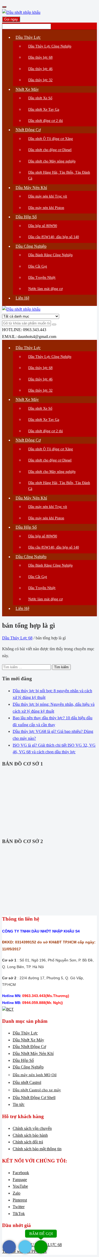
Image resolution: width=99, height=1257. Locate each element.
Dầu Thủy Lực (25, 1033)
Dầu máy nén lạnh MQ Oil (34, 1075)
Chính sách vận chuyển (32, 1128)
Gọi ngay (11, 19)
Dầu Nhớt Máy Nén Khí (33, 1053)
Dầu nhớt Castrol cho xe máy (37, 1090)
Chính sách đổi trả (28, 1142)
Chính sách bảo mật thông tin (37, 1149)
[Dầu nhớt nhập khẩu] (21, 12)
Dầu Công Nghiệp (28, 1067)
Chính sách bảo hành (30, 1135)
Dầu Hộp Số (23, 1060)
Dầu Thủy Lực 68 (17, 638)
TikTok (19, 1213)
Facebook (21, 1172)
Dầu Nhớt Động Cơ (29, 1046)
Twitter (19, 1206)
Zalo (16, 1193)
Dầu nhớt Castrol (27, 1082)
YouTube (20, 1186)
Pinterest (20, 1200)
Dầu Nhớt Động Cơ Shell (34, 1097)
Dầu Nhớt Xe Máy (28, 1040)
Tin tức (19, 1104)
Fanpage (20, 1179)
